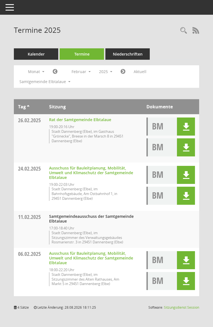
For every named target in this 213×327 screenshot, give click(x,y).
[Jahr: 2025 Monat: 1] (55, 72)
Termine (82, 54)
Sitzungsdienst (181, 307)
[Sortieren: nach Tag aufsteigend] (28, 107)
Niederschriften (128, 54)
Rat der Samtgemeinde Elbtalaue (80, 119)
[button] (186, 127)
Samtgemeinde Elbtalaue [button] (43, 81)
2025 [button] (104, 71)
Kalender (36, 54)
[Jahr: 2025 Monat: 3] (123, 72)
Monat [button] (34, 71)
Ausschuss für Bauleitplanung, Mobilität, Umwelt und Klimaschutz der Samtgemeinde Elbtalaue (91, 172)
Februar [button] (79, 71)
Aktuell (140, 71)
